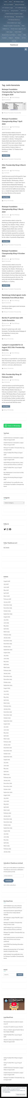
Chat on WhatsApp (14, 426)
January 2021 (7, 780)
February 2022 (7, 741)
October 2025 (7, 611)
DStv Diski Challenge (9, 16)
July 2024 (6, 655)
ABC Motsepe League (19, 1)
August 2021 (7, 759)
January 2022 (7, 744)
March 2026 (7, 596)
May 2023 (6, 697)
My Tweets (6, 547)
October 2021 (7, 753)
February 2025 (7, 634)
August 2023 (7, 688)
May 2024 (6, 661)
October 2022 (7, 718)
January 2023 (7, 709)
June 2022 (6, 730)
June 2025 (6, 623)
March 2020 (7, 810)
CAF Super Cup (5, 10)
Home (5, 1)
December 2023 (8, 676)
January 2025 (7, 637)
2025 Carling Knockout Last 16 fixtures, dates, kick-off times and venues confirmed (13, 939)
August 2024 (7, 652)
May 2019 (6, 840)
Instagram (11, 37)
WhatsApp (17, 37)
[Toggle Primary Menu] (25, 49)
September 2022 (8, 721)
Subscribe (14, 41)
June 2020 (6, 801)
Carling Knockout (14, 10)
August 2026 (7, 581)
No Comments (7, 100)
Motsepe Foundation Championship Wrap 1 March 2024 (12, 209)
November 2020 (8, 786)
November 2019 (8, 822)
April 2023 (6, 700)
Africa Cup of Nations (8, 4)
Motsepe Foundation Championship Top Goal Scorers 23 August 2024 (14, 92)
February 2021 (7, 777)
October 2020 (7, 789)
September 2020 (8, 792)
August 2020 (7, 795)
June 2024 (6, 658)
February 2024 (7, 670)
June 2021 (6, 765)
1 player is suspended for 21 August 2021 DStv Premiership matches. (13, 347)
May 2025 (6, 626)
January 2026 (7, 602)
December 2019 (8, 819)
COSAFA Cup (23, 10)
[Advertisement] (14, 66)
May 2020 (6, 804)
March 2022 (7, 738)
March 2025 (7, 631)
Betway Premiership (19, 4)
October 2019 (7, 825)
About (10, 1)
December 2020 (8, 783)
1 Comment (6, 173)
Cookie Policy (7, 1091)
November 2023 (8, 679)
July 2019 (6, 834)
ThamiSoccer (14, 45)
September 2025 (8, 614)
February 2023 (7, 706)
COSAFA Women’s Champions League (14, 13)
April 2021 (6, 771)
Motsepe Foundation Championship (12, 25)
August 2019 (7, 831)
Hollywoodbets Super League (14, 22)
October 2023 (7, 682)
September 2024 (8, 649)
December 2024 (8, 640)
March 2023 (7, 703)
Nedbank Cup (6, 28)
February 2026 (7, 599)
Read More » (6, 156)
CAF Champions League (7, 7)
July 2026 (6, 584)
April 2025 (6, 628)
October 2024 (7, 646)
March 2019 (6, 845)
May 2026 (6, 590)
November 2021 (8, 750)
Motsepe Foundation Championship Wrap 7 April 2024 (12, 121)
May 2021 (6, 768)
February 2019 (7, 848)
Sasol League (9, 31)
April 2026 (6, 593)
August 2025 (7, 617)
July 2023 (6, 691)
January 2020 (7, 816)
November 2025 (8, 608)
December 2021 (8, 747)
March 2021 (6, 774)
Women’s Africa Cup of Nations (9, 34)
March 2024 (7, 667)
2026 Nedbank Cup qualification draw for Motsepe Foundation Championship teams (14, 484)
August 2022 (7, 724)
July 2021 (6, 762)
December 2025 (8, 605)
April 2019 (6, 843)
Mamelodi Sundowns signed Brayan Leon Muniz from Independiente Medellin (13, 912)
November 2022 (8, 715)
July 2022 (6, 727)
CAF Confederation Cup (20, 7)
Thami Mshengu (15, 97)
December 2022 (8, 712)
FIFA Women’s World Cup (14, 19)
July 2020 (6, 798)
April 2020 (6, 807)
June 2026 (6, 587)
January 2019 (7, 851)
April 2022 (6, 735)
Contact (19, 34)
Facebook (4, 37)
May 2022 (6, 733)
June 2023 (6, 694)
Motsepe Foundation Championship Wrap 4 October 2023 (13, 253)
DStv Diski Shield (19, 16)
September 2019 (8, 828)
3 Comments (7, 382)
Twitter (24, 34)
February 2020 (7, 813)
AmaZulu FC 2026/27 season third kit (13, 1027)
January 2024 (7, 673)
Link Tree (24, 37)
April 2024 (6, 664)
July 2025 (6, 620)
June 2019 (6, 837)
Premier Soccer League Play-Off (18, 28)
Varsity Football (18, 31)
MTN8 (23, 25)
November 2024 (8, 643)
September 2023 (8, 685)
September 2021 (8, 756)
